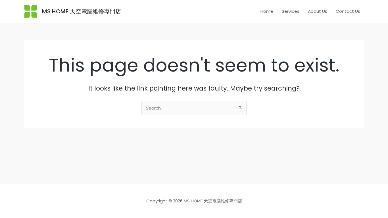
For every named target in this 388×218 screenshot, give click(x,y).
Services (290, 11)
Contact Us (348, 11)
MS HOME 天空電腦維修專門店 (81, 11)
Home (266, 11)
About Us (317, 11)
